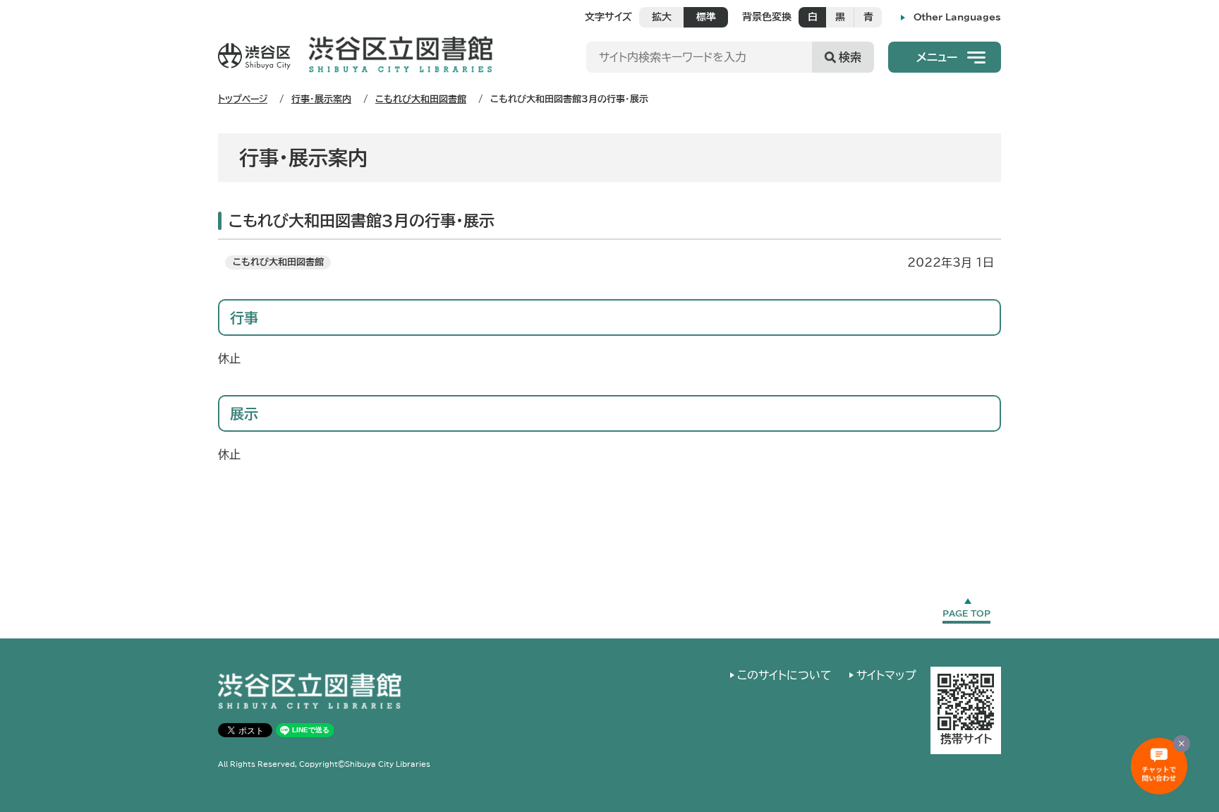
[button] (944, 57)
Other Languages (957, 17)
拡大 (662, 17)
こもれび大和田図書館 (420, 99)
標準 (706, 17)
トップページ (242, 99)
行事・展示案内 (321, 99)
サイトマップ (886, 675)
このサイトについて (784, 675)
